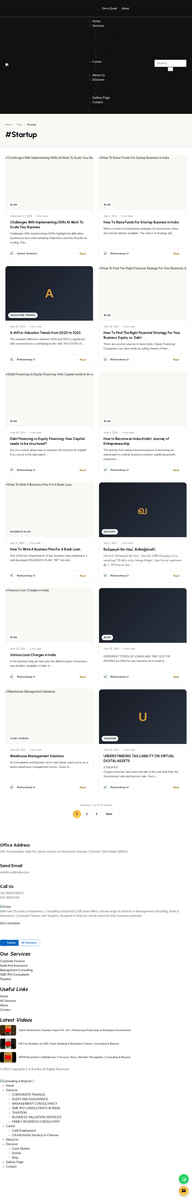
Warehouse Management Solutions (37, 756)
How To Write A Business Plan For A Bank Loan (45, 549)
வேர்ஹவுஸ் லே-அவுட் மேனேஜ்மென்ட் (130, 549)
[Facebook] (140, 7)
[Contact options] (184, 1191)
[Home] (11, 65)
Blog (19, 124)
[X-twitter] (155, 7)
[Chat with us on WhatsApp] (184, 1179)
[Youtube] (45, 930)
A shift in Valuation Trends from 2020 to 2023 (45, 333)
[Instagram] (169, 7)
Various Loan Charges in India (33, 655)
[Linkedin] (184, 7)
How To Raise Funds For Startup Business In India (141, 222)
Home (8, 124)
